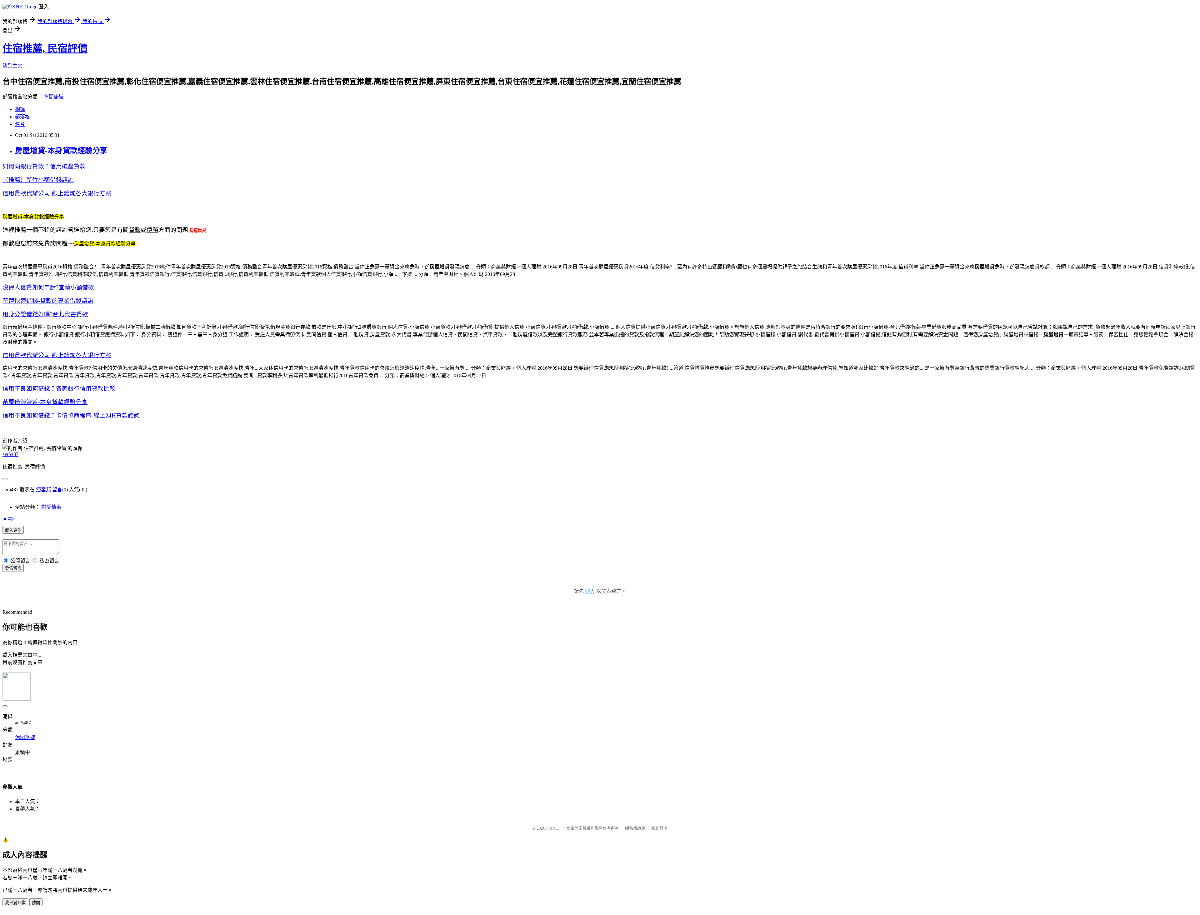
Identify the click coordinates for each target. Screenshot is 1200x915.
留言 (57, 489)
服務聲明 (659, 828)
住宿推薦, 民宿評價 (45, 48)
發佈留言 (13, 568)
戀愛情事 (51, 507)
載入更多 (13, 530)
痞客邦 (43, 489)
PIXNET (553, 828)
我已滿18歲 (15, 902)
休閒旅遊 (54, 96)
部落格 (22, 116)
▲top (8, 518)
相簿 (20, 109)
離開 (36, 902)
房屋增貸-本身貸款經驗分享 (61, 151)
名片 (20, 124)
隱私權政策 (635, 828)
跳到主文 (12, 65)
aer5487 (10, 454)
